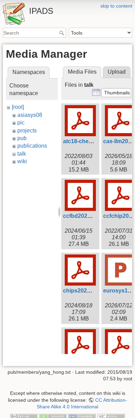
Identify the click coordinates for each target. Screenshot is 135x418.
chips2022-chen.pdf (89, 291)
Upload (117, 72)
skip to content (116, 6)
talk (21, 154)
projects (27, 130)
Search (62, 32)
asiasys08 (29, 115)
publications (32, 146)
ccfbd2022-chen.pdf (89, 216)
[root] (18, 107)
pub (22, 138)
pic (21, 123)
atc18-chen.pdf (82, 141)
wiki (22, 161)
